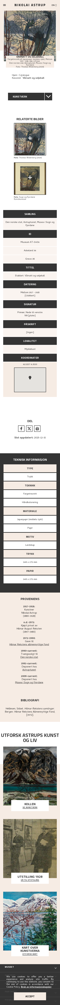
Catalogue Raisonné (20, 77)
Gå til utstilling (30, 880)
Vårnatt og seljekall (33, 78)
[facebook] (21, 428)
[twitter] (29, 428)
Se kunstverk (30, 807)
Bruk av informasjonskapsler (36, 987)
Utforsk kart (30, 954)
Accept (30, 996)
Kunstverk (20, 96)
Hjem (14, 75)
